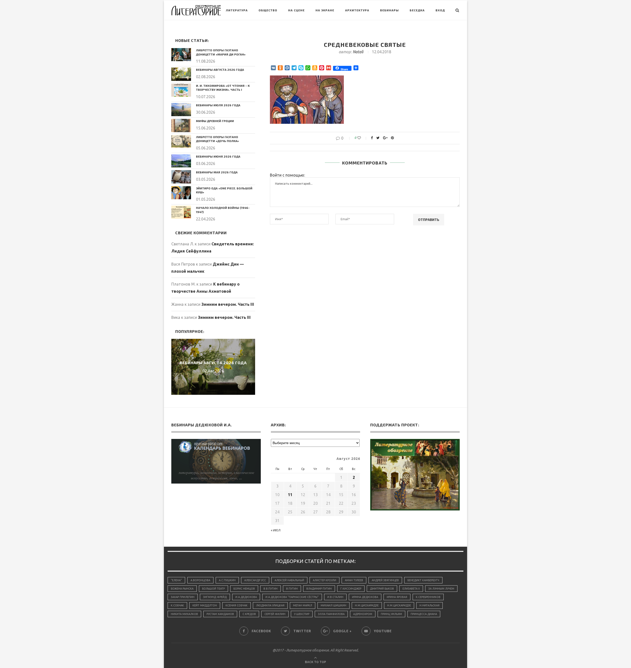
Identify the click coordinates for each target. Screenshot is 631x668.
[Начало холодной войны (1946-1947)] (181, 212)
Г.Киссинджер (350, 588)
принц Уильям (391, 614)
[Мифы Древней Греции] (181, 125)
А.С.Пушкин (227, 580)
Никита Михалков (184, 614)
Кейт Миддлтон (205, 605)
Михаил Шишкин (333, 605)
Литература (237, 10)
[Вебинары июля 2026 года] (181, 109)
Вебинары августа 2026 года (220, 69)
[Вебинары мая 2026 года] (181, 176)
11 (290, 494)
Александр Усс (255, 580)
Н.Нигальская (429, 605)
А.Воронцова (200, 580)
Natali (358, 52)
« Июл (275, 530)
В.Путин (292, 588)
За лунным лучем (441, 588)
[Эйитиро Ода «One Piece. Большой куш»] (181, 192)
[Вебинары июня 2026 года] (181, 160)
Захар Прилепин (182, 597)
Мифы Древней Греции (215, 121)
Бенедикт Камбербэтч (423, 580)
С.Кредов (249, 614)
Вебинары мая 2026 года (217, 172)
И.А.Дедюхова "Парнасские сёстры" (292, 597)
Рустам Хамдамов (220, 614)
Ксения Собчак (236, 605)
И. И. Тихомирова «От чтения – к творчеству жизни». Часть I (223, 87)
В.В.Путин (270, 588)
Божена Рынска (182, 588)
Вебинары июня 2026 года (218, 156)
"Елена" (176, 580)
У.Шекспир (301, 614)
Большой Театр (213, 588)
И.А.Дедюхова (246, 597)
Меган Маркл (302, 605)
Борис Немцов (244, 588)
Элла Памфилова (331, 614)
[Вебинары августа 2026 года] (181, 74)
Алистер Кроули (324, 580)
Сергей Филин (274, 614)
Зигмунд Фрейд (215, 597)
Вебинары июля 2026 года (218, 105)
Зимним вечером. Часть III (227, 304)
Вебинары (389, 10)
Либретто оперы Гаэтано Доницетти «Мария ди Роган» (220, 52)
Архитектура (357, 10)
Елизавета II (411, 588)
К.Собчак (177, 605)
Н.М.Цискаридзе (367, 605)
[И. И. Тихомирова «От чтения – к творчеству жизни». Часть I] (181, 90)
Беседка (417, 10)
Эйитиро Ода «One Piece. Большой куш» (224, 190)
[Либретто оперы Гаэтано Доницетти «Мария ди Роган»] (181, 54)
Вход (440, 10)
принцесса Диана (424, 614)
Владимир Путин (319, 588)
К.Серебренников (428, 597)
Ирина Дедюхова (365, 597)
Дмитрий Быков (382, 588)
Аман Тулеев (354, 580)
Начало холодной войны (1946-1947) (223, 210)
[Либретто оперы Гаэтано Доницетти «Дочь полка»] (181, 141)
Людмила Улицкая (270, 605)
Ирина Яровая (397, 597)
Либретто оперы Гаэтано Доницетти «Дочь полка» (217, 139)
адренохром (362, 614)
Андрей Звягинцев (385, 580)
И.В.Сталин (335, 597)
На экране (325, 10)
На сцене (296, 10)
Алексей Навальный (289, 580)
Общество (268, 10)
